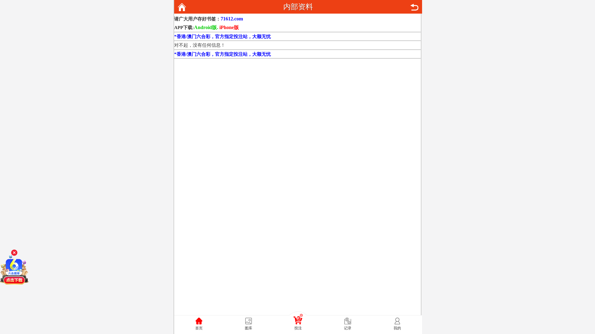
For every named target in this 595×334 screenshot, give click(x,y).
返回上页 (414, 7)
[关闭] (14, 253)
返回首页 (182, 7)
